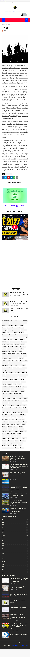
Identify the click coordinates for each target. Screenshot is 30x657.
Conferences (24, 334)
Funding (8, 360)
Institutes (16, 370)
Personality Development (7, 395)
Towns (3, 433)
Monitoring (4, 386)
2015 (15, 548)
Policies (4, 398)
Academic (16, 320)
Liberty (25, 374)
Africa (18, 323)
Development (10, 344)
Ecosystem (16, 348)
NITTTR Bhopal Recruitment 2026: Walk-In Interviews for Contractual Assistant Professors (18, 487)
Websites (4, 445)
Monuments (11, 386)
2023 (15, 527)
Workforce (4, 447)
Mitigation (10, 384)
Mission (4, 384)
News (8, 388)
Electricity (4, 353)
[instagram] (17, 643)
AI (11, 320)
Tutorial (16, 440)
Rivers (9, 410)
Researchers (18, 407)
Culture (15, 339)
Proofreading (10, 400)
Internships (4, 372)
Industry (4, 370)
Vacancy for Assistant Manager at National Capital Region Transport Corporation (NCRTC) (18, 634)
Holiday (9, 367)
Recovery (11, 403)
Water (15, 443)
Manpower (4, 379)
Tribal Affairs (10, 440)
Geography (25, 360)
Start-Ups (18, 424)
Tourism (16, 431)
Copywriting (24, 337)
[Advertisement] (13, 252)
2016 (15, 545)
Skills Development (6, 419)
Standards (13, 424)
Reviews (4, 410)
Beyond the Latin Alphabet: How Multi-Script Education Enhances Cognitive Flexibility (18, 510)
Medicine (22, 379)
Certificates (17, 330)
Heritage (23, 365)
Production (19, 398)
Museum (24, 386)
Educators (14, 351)
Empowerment (11, 353)
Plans (21, 395)
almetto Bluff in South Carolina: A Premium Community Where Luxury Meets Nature (18, 502)
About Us (3, 2)
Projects (4, 400)
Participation (21, 391)
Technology (10, 431)
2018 (15, 540)
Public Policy (4, 403)
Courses (4, 339)
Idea (25, 367)
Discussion (10, 346)
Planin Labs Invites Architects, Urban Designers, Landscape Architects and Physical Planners (19, 466)
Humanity (21, 367)
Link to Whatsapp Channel (15, 206)
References (4, 405)
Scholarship (8, 11)
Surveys (10, 428)
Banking (4, 327)
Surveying (4, 428)
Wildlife (9, 445)
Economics (9, 348)
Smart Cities (14, 419)
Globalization (5, 363)
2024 (15, 524)
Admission (12, 323)
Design (3, 344)
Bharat (9, 327)
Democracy (23, 341)
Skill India (13, 417)
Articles (16, 325)
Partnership (4, 393)
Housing (15, 367)
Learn (3, 374)
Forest (3, 360)
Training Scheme (5, 438)
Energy (18, 353)
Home (3, 24)
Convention (10, 337)
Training (19, 433)
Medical (16, 379)
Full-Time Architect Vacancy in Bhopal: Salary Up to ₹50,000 (17, 473)
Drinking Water (18, 346)
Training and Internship (15, 438)
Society (18, 421)
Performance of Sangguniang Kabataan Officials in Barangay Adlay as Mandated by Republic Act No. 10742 (19, 295)
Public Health (24, 400)
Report (24, 405)
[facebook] (11, 643)
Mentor (10, 381)
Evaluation (19, 355)
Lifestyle (4, 377)
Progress (25, 398)
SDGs (3, 412)
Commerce (21, 332)
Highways (4, 367)
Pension (10, 393)
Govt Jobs (19, 363)
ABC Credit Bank (5, 320)
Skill (17, 414)
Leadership (24, 372)
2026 (15, 519)
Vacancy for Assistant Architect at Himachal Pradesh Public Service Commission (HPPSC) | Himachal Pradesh (18, 626)
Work (20, 445)
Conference (17, 334)
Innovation (10, 370)
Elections (20, 351)
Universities (22, 440)
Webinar (20, 443)
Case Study (10, 330)
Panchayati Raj (14, 391)
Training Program (5, 436)
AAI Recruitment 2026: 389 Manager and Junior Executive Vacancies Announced (19, 458)
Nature (3, 388)
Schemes (7, 15)
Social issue (7, 24)
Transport (24, 438)
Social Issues (5, 421)
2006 (15, 572)
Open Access (20, 388)
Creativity (10, 339)
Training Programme (15, 436)
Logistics (16, 377)
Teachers (15, 428)
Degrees (17, 341)
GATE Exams (15, 360)
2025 (15, 522)
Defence (12, 341)
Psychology (17, 400)
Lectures (14, 374)
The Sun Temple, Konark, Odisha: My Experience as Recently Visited (19, 302)
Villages (4, 443)
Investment (17, 372)
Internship (22, 370)
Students (10, 426)
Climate (4, 332)
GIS (20, 360)
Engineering (23, 353)
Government (12, 363)
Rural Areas (14, 410)
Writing (17, 447)
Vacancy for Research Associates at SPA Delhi (18, 608)
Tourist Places (23, 431)
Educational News (6, 351)
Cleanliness (24, 330)
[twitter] (14, 643)
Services (13, 414)
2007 (15, 569)
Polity (8, 398)
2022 (15, 530)
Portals (13, 398)
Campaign (4, 330)
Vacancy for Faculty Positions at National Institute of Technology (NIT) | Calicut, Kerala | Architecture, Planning (19, 616)
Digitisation (17, 344)
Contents (4, 337)
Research (12, 407)
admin (5, 30)
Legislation (20, 374)
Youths (21, 447)
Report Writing (5, 407)
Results (24, 407)
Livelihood (10, 377)
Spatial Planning (5, 424)
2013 (15, 553)
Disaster (23, 344)
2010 (15, 561)
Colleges (15, 332)
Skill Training (19, 417)
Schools (25, 412)
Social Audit (21, 419)
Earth (24, 346)
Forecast (21, 358)
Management (22, 377)
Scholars (20, 412)
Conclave (11, 334)
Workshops (11, 447)
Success (15, 426)
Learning (8, 374)
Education (17, 11)
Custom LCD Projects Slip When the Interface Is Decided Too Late (19, 494)
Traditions (13, 433)
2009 (15, 564)
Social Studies (12, 421)
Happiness (17, 365)
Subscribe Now (15, 15)
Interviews (11, 372)
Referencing (11, 405)
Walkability (9, 443)
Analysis (4, 325)
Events (25, 11)
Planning (16, 395)
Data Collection (5, 341)
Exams (24, 355)
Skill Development (6, 417)
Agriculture (23, 323)
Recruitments (18, 403)
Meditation (4, 381)
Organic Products (6, 391)
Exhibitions (4, 358)
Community (4, 334)
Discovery (4, 346)
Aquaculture (10, 325)
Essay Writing (12, 355)
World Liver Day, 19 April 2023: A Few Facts (19, 309)
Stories (23, 424)
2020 (15, 535)
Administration (5, 323)
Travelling (4, 440)
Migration (23, 381)
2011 (15, 559)
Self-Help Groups (5, 414)
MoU (15, 384)
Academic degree (23, 320)
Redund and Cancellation (12, 2)
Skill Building (22, 414)
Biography (21, 327)
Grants (11, 365)
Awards (21, 325)
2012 (15, 556)
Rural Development (23, 410)
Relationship (18, 405)
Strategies (4, 426)
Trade (8, 433)
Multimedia (18, 386)
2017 (15, 543)
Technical (4, 431)
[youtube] (19, 643)
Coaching (9, 332)
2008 (15, 566)
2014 (15, 551)
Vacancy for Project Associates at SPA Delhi (18, 601)
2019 (15, 538)
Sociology (24, 421)
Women (15, 445)
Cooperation (17, 337)
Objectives (13, 388)
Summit (21, 426)
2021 (15, 532)
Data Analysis (21, 339)
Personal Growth (17, 393)
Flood (16, 358)
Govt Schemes (5, 365)
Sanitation (8, 412)
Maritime (11, 379)
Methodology (16, 381)
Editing (22, 348)
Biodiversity (14, 327)
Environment (5, 355)
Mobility (19, 384)
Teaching (21, 428)
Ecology (4, 348)
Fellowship (11, 358)
